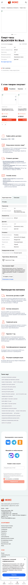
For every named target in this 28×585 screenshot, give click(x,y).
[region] (14, 89)
